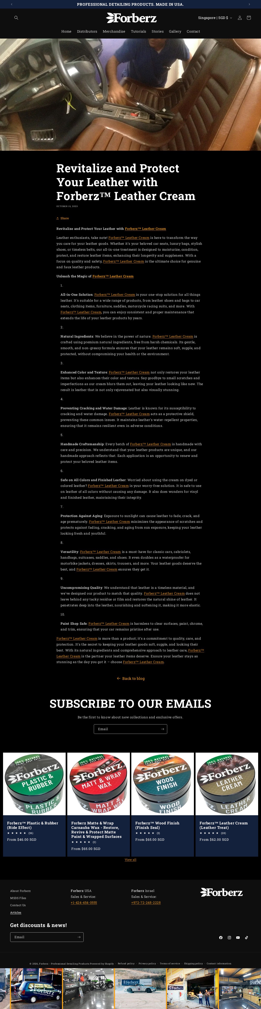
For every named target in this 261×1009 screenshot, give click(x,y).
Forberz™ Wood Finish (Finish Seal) (157, 825)
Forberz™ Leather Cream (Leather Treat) (224, 825)
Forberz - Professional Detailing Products (64, 963)
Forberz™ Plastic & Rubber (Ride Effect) (32, 825)
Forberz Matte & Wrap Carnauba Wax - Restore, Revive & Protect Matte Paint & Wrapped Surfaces (96, 830)
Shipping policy (193, 963)
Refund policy (126, 963)
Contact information (219, 963)
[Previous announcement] (11, 4)
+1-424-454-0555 (84, 902)
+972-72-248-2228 (146, 902)
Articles (15, 912)
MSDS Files (18, 898)
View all (130, 860)
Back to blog (133, 678)
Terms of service (170, 963)
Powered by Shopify (102, 963)
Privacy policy (147, 963)
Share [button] (65, 218)
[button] (14, 17)
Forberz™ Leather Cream (145, 228)
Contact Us (18, 905)
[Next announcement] (249, 4)
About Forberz (20, 891)
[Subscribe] (162, 729)
